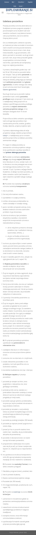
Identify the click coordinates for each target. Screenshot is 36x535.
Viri (13, 2)
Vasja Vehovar (13, 532)
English (30, 2)
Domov (7, 2)
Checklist (21, 2)
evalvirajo (17, 492)
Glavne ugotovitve (9, 90)
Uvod (20, 6)
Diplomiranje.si (19, 9)
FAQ (14, 6)
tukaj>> (5, 135)
